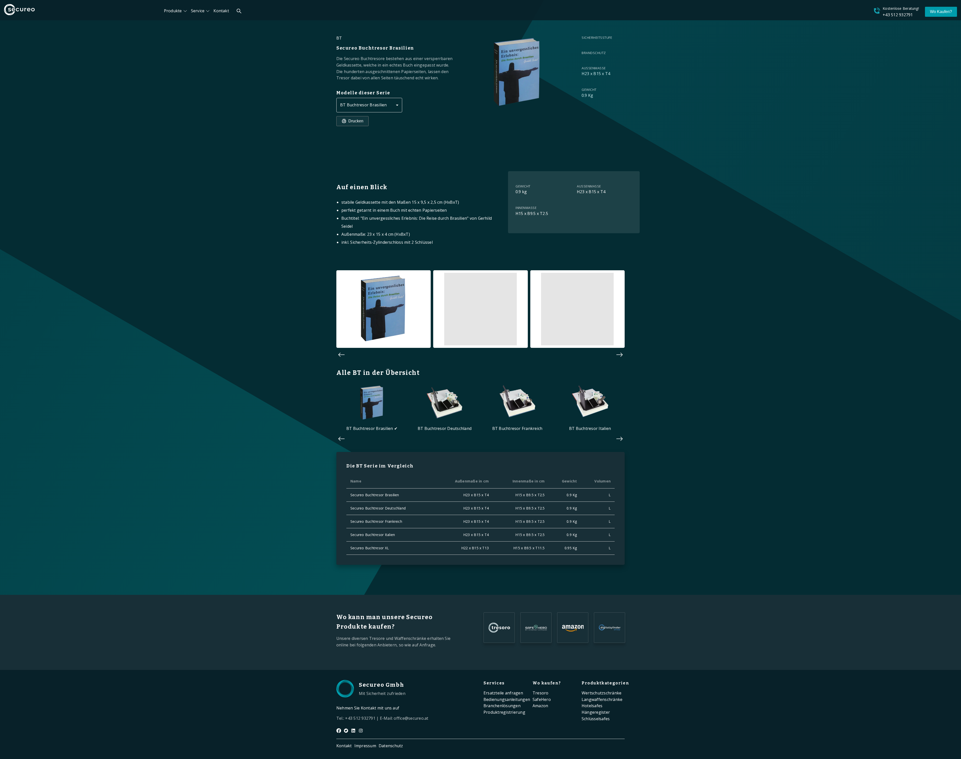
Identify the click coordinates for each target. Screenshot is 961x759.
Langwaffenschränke (602, 699)
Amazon (540, 705)
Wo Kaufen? (941, 12)
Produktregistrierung (504, 712)
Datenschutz (391, 745)
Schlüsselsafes (596, 718)
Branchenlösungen (502, 705)
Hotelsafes (592, 705)
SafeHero (542, 699)
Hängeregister (596, 712)
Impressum (365, 745)
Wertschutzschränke (601, 693)
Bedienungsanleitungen (507, 699)
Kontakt (221, 11)
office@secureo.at (411, 718)
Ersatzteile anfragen (503, 693)
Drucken (355, 121)
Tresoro (541, 693)
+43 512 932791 (898, 15)
